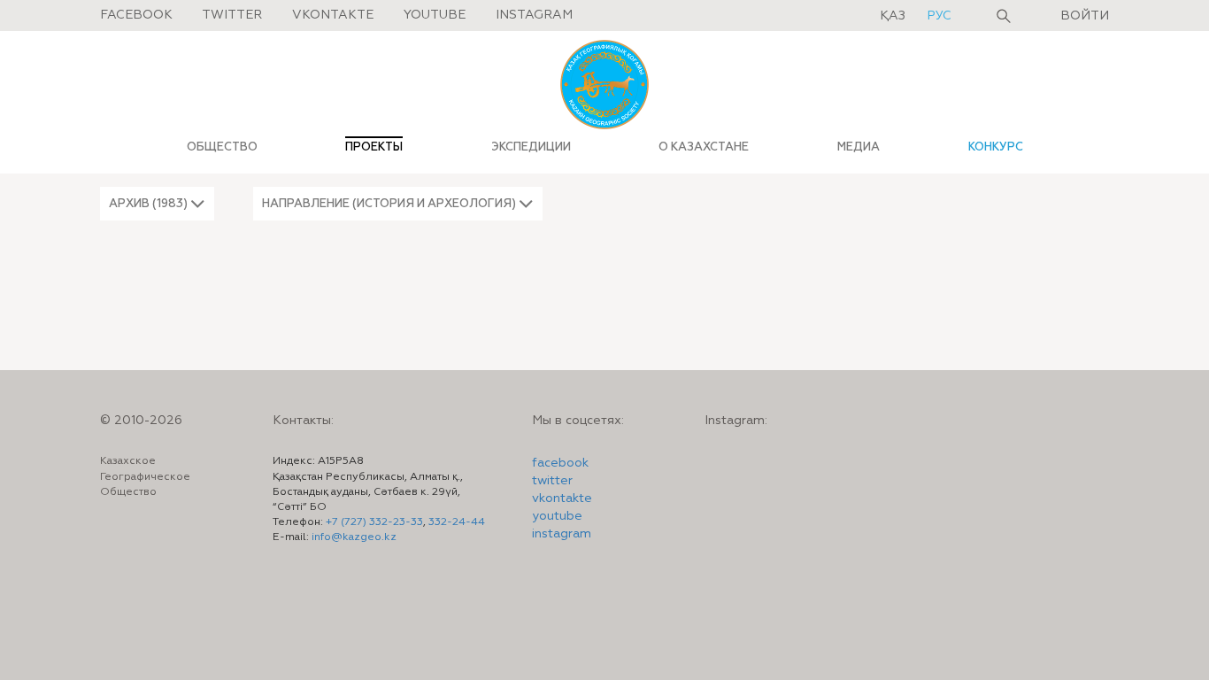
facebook (560, 463)
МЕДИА (858, 147)
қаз (894, 16)
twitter (552, 481)
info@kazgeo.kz (354, 537)
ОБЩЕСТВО (222, 147)
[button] (157, 203)
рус (939, 16)
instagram (561, 534)
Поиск (1004, 16)
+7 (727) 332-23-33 (374, 522)
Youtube (435, 15)
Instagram (534, 15)
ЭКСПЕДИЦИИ (531, 147)
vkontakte (562, 498)
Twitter (232, 15)
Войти (1084, 16)
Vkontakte (332, 15)
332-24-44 (456, 522)
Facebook (136, 15)
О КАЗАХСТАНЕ (703, 147)
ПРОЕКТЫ (374, 147)
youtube (557, 516)
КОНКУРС (995, 147)
